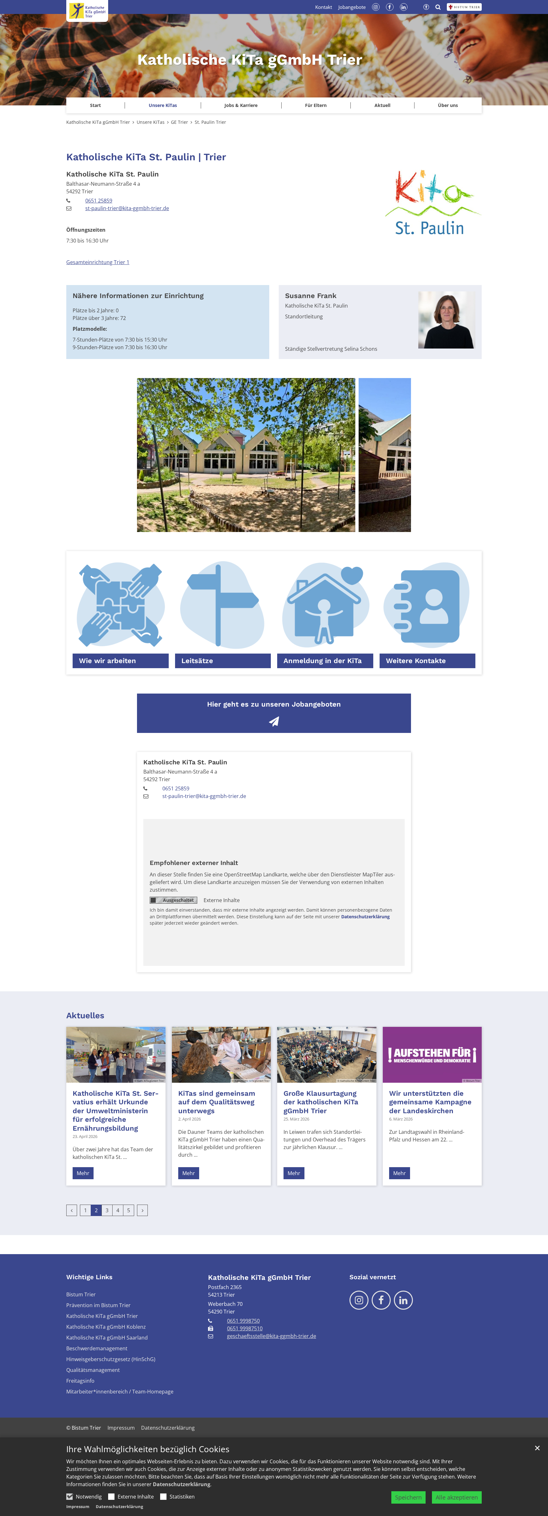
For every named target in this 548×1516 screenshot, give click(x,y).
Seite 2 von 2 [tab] (279, 525)
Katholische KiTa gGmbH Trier (98, 122)
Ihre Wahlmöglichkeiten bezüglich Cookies (147, 1449)
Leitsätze (197, 661)
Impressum (77, 1506)
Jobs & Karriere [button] (241, 105)
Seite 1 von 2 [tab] (268, 525)
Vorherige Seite (149, 455)
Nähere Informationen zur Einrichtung (138, 296)
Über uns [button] (448, 105)
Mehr (83, 1173)
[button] (162, 105)
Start (95, 105)
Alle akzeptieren (457, 1497)
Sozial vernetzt (372, 1277)
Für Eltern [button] (316, 105)
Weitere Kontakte (416, 661)
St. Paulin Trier (210, 122)
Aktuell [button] (382, 105)
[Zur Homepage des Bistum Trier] (464, 7)
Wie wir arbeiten (107, 661)
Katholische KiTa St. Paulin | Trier (146, 157)
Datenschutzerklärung (181, 1484)
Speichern (408, 1497)
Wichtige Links (89, 1277)
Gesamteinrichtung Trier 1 (97, 262)
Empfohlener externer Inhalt (194, 863)
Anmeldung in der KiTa (323, 661)
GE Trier (179, 122)
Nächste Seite (398, 455)
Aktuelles (85, 1015)
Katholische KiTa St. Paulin (112, 174)
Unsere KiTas (151, 122)
